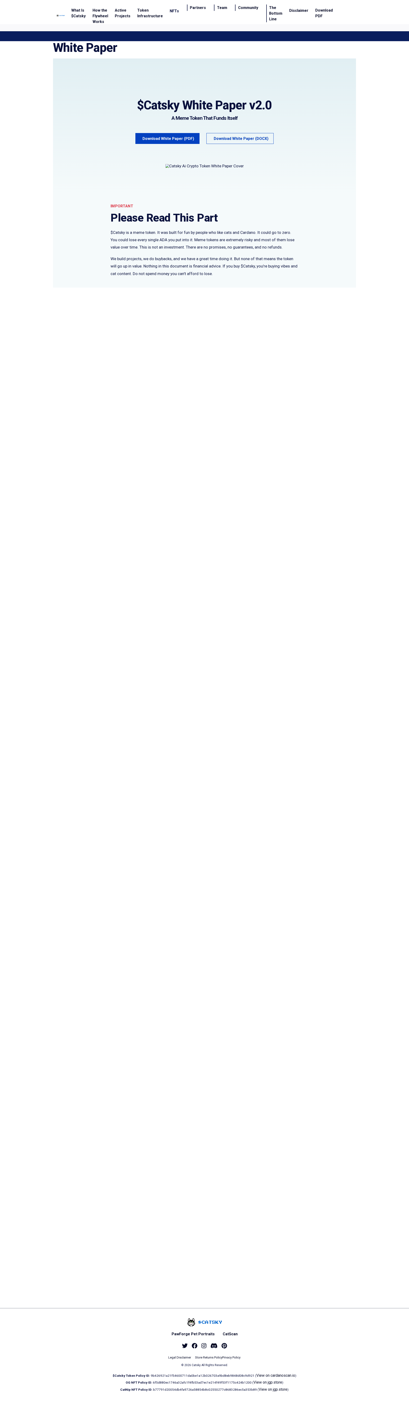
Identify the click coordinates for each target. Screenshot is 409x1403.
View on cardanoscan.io (275, 1375)
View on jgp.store (267, 1382)
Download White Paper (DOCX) (241, 138)
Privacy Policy (231, 1357)
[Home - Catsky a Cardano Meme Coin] (61, 16)
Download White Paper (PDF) (168, 138)
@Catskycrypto (143, 1164)
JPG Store (171, 942)
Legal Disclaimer (179, 1357)
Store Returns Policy (208, 1357)
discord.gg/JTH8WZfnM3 (150, 1152)
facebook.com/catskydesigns (157, 1175)
